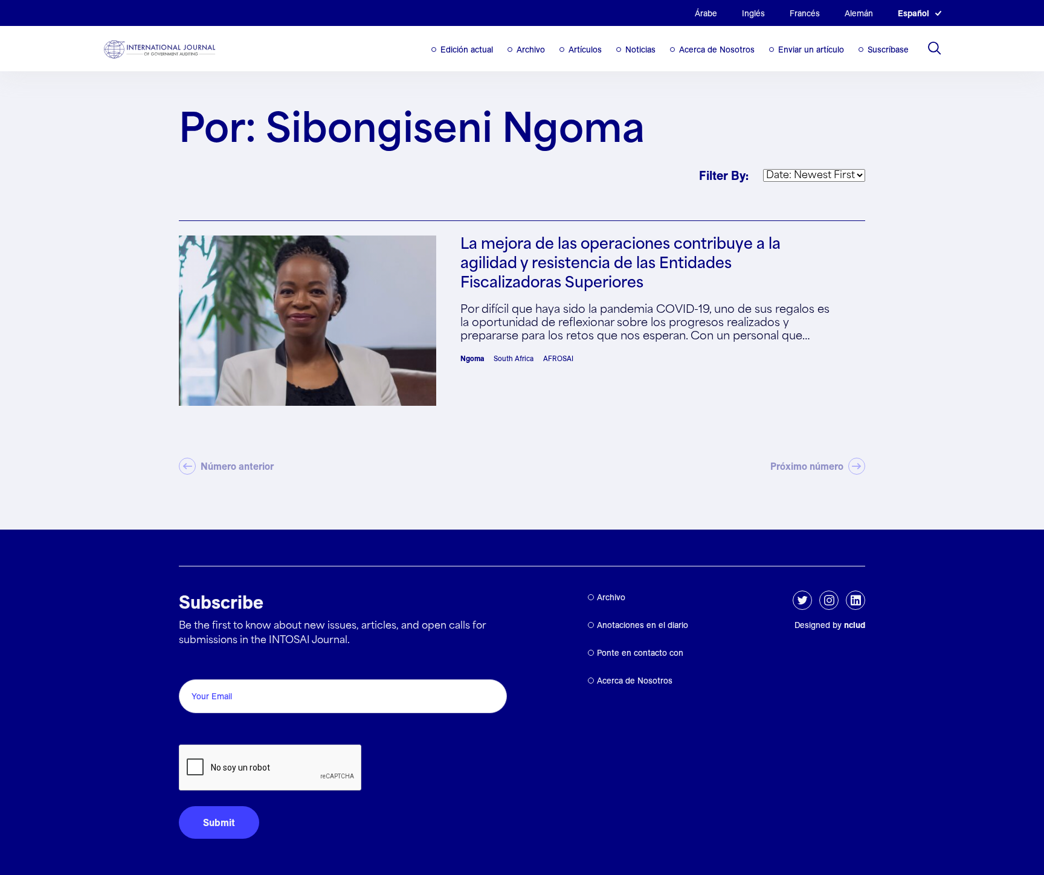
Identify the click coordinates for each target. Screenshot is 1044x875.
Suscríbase (888, 49)
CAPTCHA (207, 731)
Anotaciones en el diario (642, 625)
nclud (854, 625)
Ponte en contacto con (640, 652)
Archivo (531, 49)
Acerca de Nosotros (717, 49)
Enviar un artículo (811, 49)
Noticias (640, 49)
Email (194, 665)
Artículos (585, 49)
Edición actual (466, 49)
